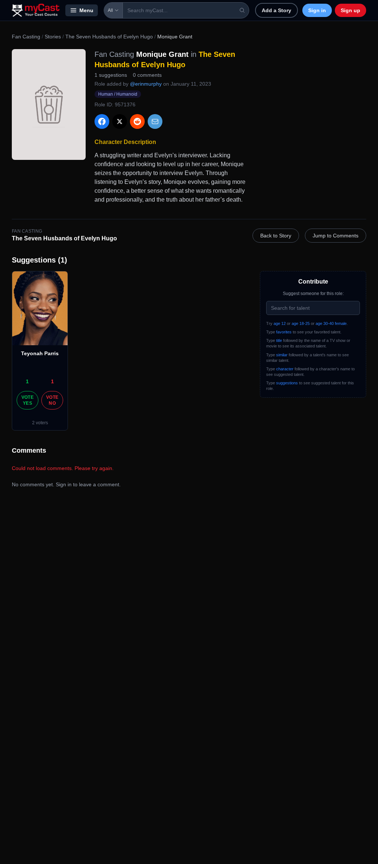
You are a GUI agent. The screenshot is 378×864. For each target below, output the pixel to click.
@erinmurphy (146, 84)
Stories (53, 37)
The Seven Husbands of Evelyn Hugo (109, 37)
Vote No (52, 400)
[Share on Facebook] (101, 121)
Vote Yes (27, 400)
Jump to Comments (335, 236)
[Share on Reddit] (137, 121)
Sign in (317, 10)
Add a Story (276, 10)
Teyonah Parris (40, 353)
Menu (86, 10)
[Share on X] (119, 121)
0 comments (147, 75)
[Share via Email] (155, 121)
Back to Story (275, 236)
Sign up (350, 10)
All (110, 10)
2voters (40, 422)
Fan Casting (26, 37)
